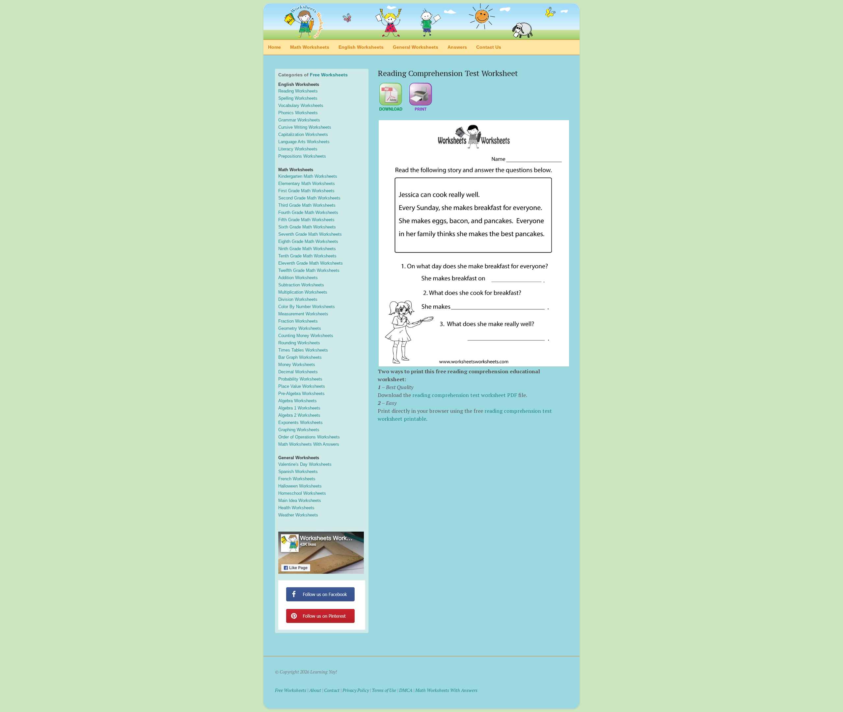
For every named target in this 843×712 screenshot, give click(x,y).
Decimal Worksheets (298, 371)
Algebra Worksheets (297, 400)
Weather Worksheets (298, 515)
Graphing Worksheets (298, 429)
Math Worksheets (309, 47)
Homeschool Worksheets (302, 493)
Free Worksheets (329, 74)
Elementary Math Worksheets (306, 183)
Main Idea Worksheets (299, 500)
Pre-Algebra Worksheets (301, 393)
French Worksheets (296, 478)
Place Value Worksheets (301, 386)
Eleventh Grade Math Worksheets (310, 263)
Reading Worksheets (298, 91)
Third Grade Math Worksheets (307, 205)
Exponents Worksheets (300, 422)
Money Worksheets (296, 364)
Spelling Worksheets (297, 98)
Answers (457, 47)
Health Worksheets (296, 507)
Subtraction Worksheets (301, 284)
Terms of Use (384, 690)
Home (274, 47)
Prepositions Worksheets (302, 156)
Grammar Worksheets (299, 120)
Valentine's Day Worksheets (305, 464)
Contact (332, 690)
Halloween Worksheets (300, 486)
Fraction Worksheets (298, 321)
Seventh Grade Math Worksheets (310, 234)
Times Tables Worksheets (303, 350)
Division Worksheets (297, 299)
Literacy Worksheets (297, 148)
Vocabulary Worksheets (300, 105)
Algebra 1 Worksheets (299, 408)
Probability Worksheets (300, 379)
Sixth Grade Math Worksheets (307, 226)
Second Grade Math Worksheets (309, 198)
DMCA (405, 690)
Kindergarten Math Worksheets (307, 176)
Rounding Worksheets (299, 342)
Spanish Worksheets (298, 471)
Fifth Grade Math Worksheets (306, 219)
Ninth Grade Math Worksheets (307, 248)
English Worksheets (361, 47)
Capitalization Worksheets (303, 134)
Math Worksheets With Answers (308, 444)
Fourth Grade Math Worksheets (308, 212)
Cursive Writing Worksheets (304, 127)
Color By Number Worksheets (306, 306)
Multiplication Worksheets (302, 292)
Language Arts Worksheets (304, 141)
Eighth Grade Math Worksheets (308, 241)
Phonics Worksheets (298, 112)
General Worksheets (415, 47)
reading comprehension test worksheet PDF (464, 395)
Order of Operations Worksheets (309, 437)
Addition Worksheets (298, 277)
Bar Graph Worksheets (300, 357)
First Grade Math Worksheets (306, 190)
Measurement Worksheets (303, 313)
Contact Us (488, 47)
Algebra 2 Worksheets (299, 415)
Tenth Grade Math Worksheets (307, 255)
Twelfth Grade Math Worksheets (309, 270)
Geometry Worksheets (299, 328)
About (315, 690)
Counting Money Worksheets (305, 335)
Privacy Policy (355, 690)
